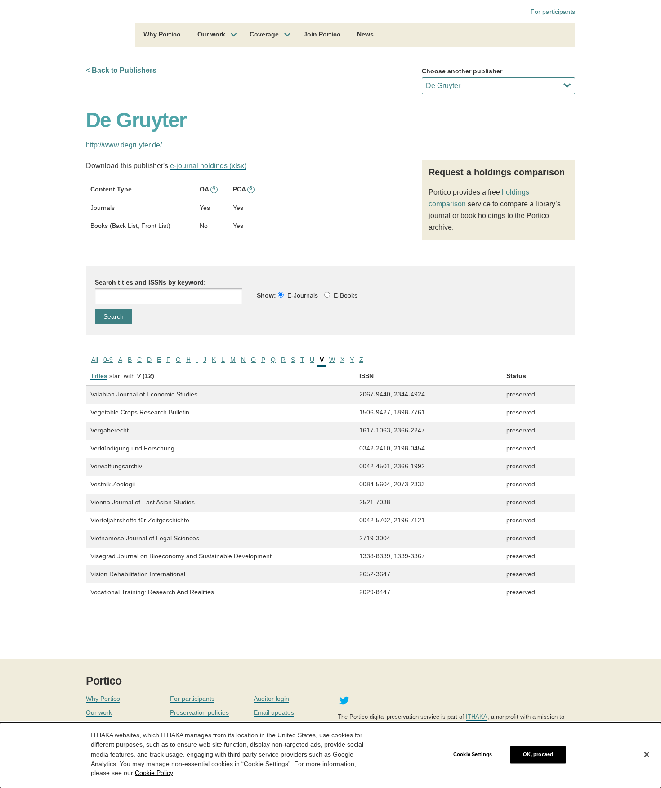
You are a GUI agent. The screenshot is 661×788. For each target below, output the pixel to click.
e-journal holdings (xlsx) (208, 165)
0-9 (108, 359)
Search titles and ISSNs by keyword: (150, 282)
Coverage (264, 34)
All (94, 359)
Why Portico (162, 34)
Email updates (274, 712)
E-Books (345, 295)
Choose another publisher (462, 71)
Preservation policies (199, 712)
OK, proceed (538, 754)
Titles (98, 375)
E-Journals (302, 295)
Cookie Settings (472, 754)
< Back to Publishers (121, 70)
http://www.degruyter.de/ (124, 145)
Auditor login (271, 698)
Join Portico (322, 34)
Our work (211, 34)
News (365, 34)
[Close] (647, 755)
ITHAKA (476, 716)
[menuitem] (162, 35)
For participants (553, 11)
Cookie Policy (154, 772)
